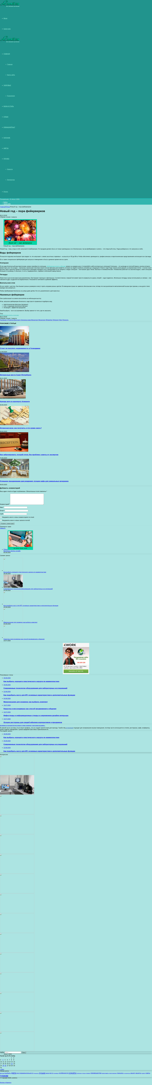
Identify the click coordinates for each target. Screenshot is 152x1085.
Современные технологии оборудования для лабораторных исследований (28, 589)
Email (2, 510)
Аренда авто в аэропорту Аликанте (15, 401)
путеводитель (127, 1073)
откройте (72, 1073)
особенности (63, 1073)
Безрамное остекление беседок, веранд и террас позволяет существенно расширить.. (22, 725)
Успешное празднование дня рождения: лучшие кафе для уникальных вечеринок (34, 481)
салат (143, 1073)
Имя (2, 507)
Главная (9, 64)
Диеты (6, 148)
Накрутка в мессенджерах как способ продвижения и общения (24, 639)
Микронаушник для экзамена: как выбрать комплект (20, 622)
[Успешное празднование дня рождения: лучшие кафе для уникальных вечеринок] (14, 477)
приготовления (113, 1073)
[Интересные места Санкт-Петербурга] (14, 371)
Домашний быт (9, 127)
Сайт (1, 514)
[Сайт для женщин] (10, 6)
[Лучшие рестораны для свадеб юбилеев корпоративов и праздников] (17, 892)
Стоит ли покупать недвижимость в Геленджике (20, 348)
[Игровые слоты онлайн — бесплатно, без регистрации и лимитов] (17, 912)
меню (47, 1073)
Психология (11, 96)
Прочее (6, 159)
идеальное (36, 1073)
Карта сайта (11, 75)
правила (88, 1073)
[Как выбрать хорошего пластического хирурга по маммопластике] (13, 570)
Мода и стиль (9, 106)
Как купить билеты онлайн (12, 551)
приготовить (105, 1073)
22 (12, 1063)
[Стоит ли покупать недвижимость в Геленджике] (14, 345)
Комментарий (5, 504)
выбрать (8, 1073)
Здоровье (7, 85)
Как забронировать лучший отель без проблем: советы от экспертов (29, 455)
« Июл (2, 1069)
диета (13, 1073)
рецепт (132, 1073)
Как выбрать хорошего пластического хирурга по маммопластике (25, 572)
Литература (11, 179)
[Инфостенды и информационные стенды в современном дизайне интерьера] (17, 873)
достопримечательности (25, 1073)
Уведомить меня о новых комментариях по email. (18, 517)
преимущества (96, 1073)
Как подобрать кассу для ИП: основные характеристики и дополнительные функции (31, 605)
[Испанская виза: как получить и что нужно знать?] (14, 424)
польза (84, 1073)
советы (147, 1073)
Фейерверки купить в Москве (56, 266)
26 (5, 1065)
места (51, 1073)
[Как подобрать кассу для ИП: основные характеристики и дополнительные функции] (13, 604)
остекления (69, 728)
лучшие (42, 1073)
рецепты (138, 1073)
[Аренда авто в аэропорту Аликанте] (13, 398)
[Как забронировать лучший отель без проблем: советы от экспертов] (14, 451)
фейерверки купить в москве (9, 315)
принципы (120, 1073)
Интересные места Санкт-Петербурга (15, 375)
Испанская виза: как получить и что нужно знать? (21, 428)
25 (3, 1065)
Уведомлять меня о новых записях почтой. (16, 520)
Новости (10, 169)
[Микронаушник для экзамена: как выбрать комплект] (13, 621)
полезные (79, 1073)
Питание (7, 138)
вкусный (2, 1073)
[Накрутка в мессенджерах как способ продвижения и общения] (13, 637)
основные (56, 1073)
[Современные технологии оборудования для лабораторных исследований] (13, 587)
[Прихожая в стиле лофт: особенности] (17, 932)
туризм (4, 1075)
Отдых (6, 117)
